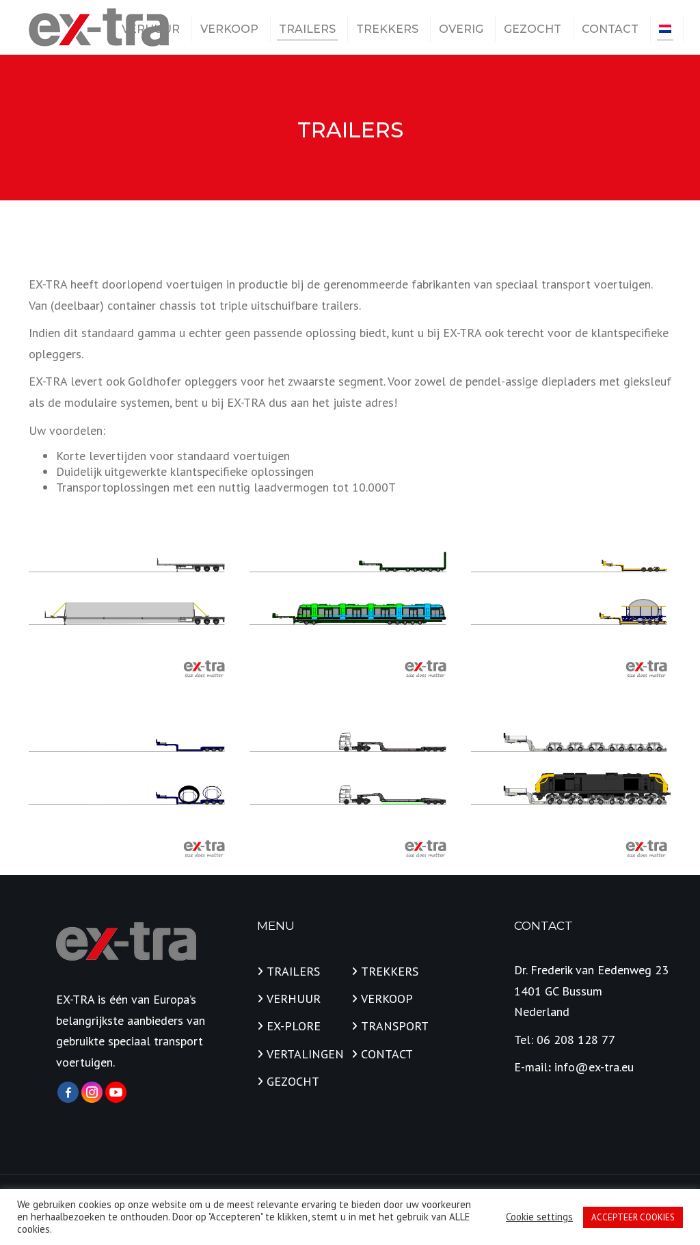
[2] (129, 784)
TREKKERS (387, 29)
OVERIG (461, 29)
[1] (129, 604)
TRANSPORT (395, 1026)
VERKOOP (229, 29)
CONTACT (610, 29)
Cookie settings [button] (539, 1217)
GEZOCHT (532, 29)
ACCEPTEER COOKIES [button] (633, 1217)
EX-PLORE (294, 1026)
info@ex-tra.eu (594, 1067)
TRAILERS (307, 29)
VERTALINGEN (305, 1054)
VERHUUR (151, 29)
